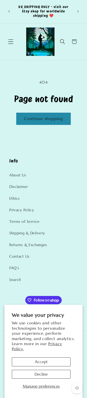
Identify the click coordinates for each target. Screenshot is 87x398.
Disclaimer (18, 186)
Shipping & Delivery (27, 233)
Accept (41, 361)
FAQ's (14, 267)
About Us (17, 175)
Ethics (14, 198)
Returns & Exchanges (28, 244)
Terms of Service (24, 221)
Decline (41, 374)
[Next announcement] (78, 11)
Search (15, 279)
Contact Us (19, 256)
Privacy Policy (21, 210)
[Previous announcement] (9, 11)
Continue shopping (43, 118)
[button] (11, 42)
